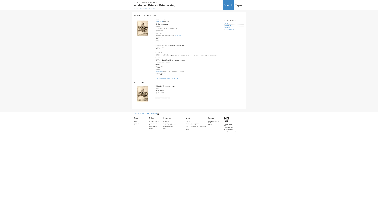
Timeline (151, 128)
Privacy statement (228, 125)
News (164, 128)
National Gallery (228, 124)
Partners (210, 124)
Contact (187, 129)
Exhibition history (229, 29)
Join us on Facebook (139, 113)
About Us (188, 121)
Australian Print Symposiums (170, 124)
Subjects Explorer (153, 126)
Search (228, 5)
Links (164, 130)
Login (205, 135)
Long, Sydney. (159, 71)
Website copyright (228, 129)
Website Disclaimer (228, 127)
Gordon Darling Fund (191, 124)
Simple (135, 121)
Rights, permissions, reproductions (232, 131)
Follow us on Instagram (151, 113)
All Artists (151, 124)
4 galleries (227, 27)
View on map (178, 35)
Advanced (136, 123)
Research (151, 8)
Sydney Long (159, 21)
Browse (136, 124)
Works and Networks (154, 121)
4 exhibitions (227, 25)
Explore (239, 5)
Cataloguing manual (168, 126)
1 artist (226, 23)
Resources (143, 8)
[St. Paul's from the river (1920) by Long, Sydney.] (143, 28)
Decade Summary (153, 123)
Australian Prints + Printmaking (154, 5)
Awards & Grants (167, 123)
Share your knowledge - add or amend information (167, 78)
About (136, 8)
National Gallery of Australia (192, 123)
